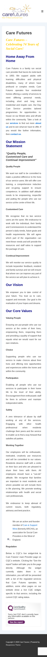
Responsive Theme (13, 645)
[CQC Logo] (16, 610)
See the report (16, 622)
